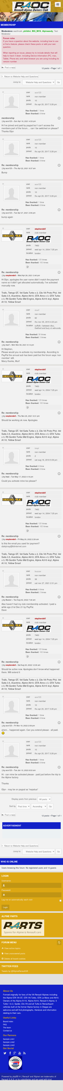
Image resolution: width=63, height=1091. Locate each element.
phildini (27, 31)
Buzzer (38, 571)
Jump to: (17, 81)
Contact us (7, 1030)
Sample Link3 (9, 1045)
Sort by (12, 806)
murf (37, 310)
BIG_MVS (36, 31)
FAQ (5, 1024)
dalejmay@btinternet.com (14, 546)
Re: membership (10, 165)
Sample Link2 (9, 1042)
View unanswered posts (14, 953)
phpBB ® (17, 1076)
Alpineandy (47, 31)
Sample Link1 (9, 1039)
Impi (37, 448)
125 (40, 259)
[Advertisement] (33, 833)
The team (7, 1027)
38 (39, 334)
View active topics (12, 948)
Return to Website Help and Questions (21, 76)
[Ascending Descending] (42, 806)
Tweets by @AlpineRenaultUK (15, 971)
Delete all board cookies (15, 958)
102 (41, 262)
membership (8, 24)
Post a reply (10, 67)
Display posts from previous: (25, 798)
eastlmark (17, 31)
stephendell (40, 228)
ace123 (38, 92)
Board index (8, 1021)
